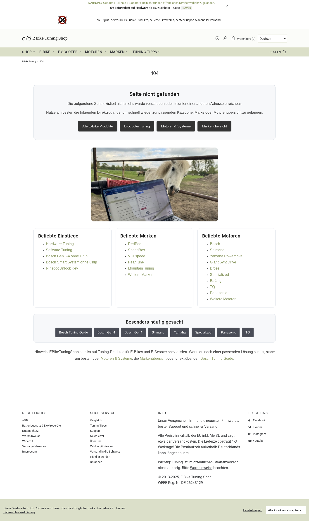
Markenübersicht (214, 126)
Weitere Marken (140, 275)
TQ (212, 287)
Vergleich (96, 420)
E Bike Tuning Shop (196, 477)
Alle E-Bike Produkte (97, 126)
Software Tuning (59, 250)
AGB (25, 420)
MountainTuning (141, 268)
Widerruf (27, 441)
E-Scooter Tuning (137, 126)
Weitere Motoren (223, 299)
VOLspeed (136, 256)
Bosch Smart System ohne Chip (71, 262)
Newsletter (97, 436)
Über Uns (96, 441)
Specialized (219, 275)
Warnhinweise (31, 436)
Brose (214, 268)
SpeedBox (136, 250)
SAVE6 (187, 7)
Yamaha (180, 332)
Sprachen (96, 462)
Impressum (29, 451)
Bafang (215, 281)
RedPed (134, 244)
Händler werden (100, 456)
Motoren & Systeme (176, 126)
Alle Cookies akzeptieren (285, 510)
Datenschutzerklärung (19, 512)
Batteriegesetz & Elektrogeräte (41, 425)
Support (95, 430)
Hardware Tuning (60, 244)
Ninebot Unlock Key (62, 268)
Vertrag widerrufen (34, 446)
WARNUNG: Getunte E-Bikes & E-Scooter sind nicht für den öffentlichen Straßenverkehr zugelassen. (151, 3)
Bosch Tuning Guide (73, 332)
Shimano (217, 250)
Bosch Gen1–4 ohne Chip (67, 256)
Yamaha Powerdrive (226, 256)
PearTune (136, 262)
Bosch (215, 244)
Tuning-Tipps (98, 425)
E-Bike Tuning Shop (44, 38)
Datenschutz (30, 430)
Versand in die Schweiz (105, 451)
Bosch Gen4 (106, 332)
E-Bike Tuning (29, 61)
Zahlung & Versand (102, 446)
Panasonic (218, 293)
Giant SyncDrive (223, 262)
